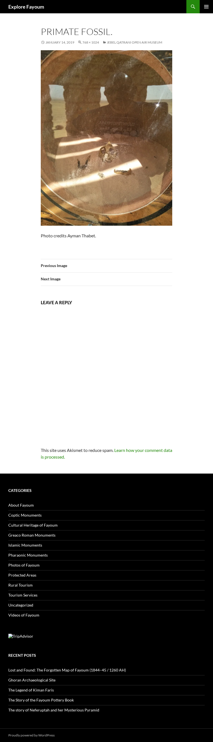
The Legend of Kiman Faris (31, 690)
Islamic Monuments (25, 545)
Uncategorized (20, 605)
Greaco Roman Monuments (31, 535)
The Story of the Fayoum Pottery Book (41, 700)
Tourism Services (22, 595)
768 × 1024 (90, 42)
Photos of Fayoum (24, 565)
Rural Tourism (20, 585)
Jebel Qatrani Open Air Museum (134, 42)
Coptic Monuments (25, 515)
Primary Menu (206, 6)
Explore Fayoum (26, 7)
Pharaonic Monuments (28, 555)
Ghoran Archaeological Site (31, 680)
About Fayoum (21, 505)
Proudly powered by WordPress (31, 735)
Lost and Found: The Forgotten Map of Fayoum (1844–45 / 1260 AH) (67, 670)
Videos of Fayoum (23, 615)
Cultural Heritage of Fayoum (33, 525)
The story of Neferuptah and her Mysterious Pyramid (53, 710)
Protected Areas (22, 575)
